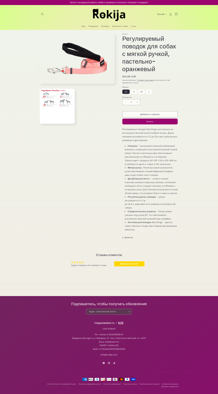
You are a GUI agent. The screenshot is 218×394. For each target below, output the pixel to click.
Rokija (56, 384)
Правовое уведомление (169, 387)
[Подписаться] (129, 312)
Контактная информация (112, 384)
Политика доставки (130, 384)
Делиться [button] (129, 237)
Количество (127, 97)
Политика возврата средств (149, 384)
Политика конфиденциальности (89, 384)
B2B (121, 323)
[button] (42, 14)
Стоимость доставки (145, 80)
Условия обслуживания (170, 384)
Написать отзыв (129, 263)
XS (126, 91)
